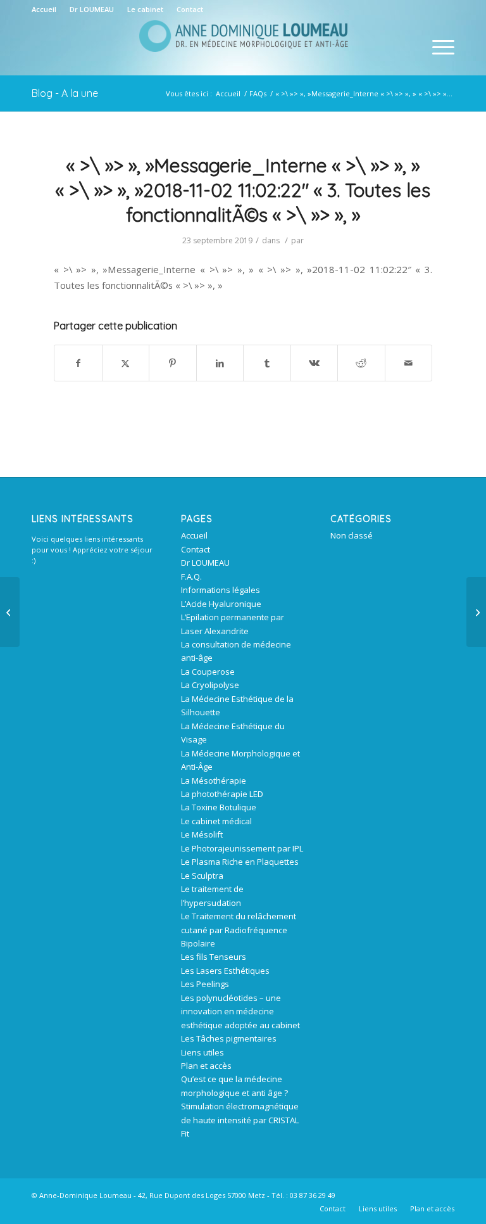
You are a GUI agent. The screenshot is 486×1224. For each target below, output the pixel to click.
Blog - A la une (65, 93)
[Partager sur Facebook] (78, 363)
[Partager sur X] (126, 363)
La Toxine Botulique (218, 807)
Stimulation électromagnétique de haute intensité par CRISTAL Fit (240, 1119)
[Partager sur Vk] (314, 363)
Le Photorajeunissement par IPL (242, 848)
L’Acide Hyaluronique (221, 603)
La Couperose (208, 671)
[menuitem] (47, 9)
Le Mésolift (202, 834)
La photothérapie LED (222, 794)
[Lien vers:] (10, 612)
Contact (190, 9)
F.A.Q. (191, 576)
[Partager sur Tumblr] (267, 363)
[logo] (243, 46)
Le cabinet (145, 9)
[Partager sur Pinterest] (172, 363)
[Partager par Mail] (408, 363)
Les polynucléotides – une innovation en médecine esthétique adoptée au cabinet (240, 1011)
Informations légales (220, 590)
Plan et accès (206, 1065)
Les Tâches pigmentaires (229, 1038)
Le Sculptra (202, 875)
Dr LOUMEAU (92, 9)
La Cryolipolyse (210, 685)
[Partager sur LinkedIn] (220, 363)
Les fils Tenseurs (213, 956)
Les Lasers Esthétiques (225, 970)
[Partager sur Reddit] (361, 363)
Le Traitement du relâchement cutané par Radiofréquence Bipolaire (238, 929)
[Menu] (437, 46)
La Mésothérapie (213, 780)
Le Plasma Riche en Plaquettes (240, 861)
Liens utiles (202, 1052)
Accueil (44, 9)
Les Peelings (205, 984)
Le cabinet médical (216, 821)
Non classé (351, 535)
